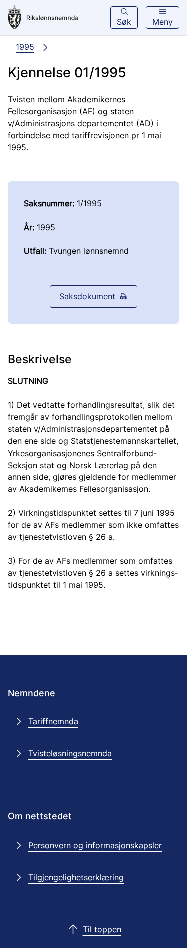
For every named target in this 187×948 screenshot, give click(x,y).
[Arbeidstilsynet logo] (50, 17)
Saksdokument (87, 296)
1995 (25, 47)
